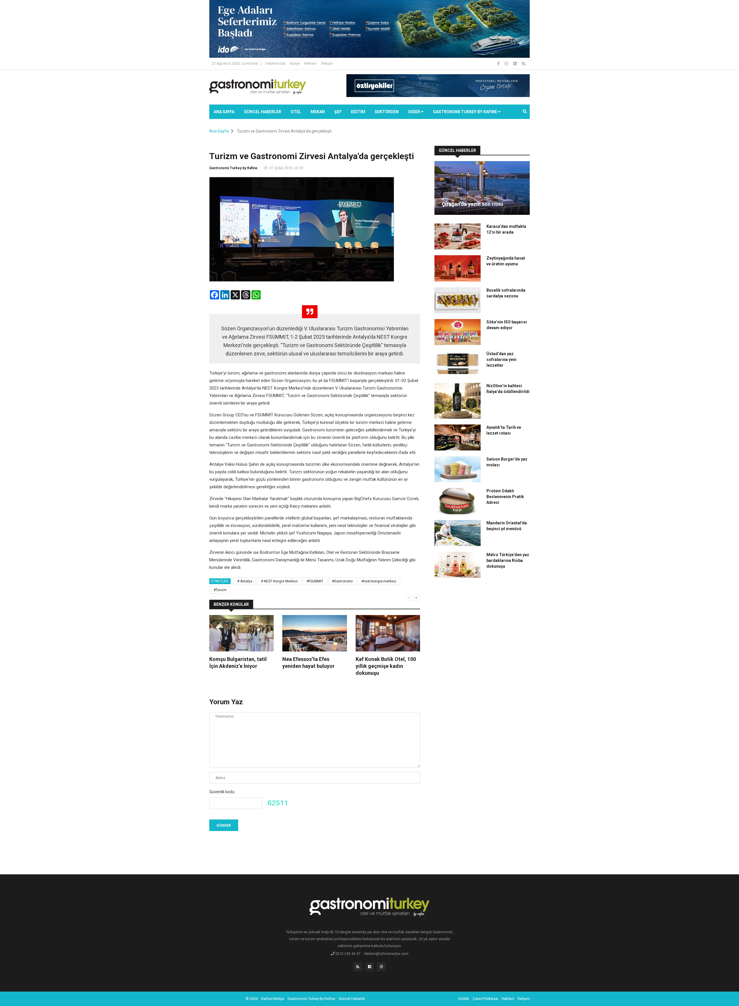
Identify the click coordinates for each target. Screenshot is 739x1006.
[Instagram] (507, 63)
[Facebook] (498, 63)
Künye (295, 63)
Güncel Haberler (262, 111)
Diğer (414, 111)
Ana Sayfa (224, 111)
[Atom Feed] (515, 63)
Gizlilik (463, 998)
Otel (296, 111)
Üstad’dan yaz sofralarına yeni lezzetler (501, 359)
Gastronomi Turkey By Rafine (311, 998)
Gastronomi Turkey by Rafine (233, 168)
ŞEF (337, 111)
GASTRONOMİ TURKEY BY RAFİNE (465, 111)
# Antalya (244, 581)
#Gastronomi (342, 581)
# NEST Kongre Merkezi (279, 581)
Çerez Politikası (485, 998)
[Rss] (357, 966)
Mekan (318, 111)
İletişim (327, 63)
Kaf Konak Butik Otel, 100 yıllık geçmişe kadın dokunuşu (386, 666)
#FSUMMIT (315, 581)
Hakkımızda (275, 63)
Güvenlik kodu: (222, 791)
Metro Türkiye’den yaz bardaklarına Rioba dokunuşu (507, 560)
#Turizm (220, 590)
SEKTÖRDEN (387, 111)
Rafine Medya (272, 998)
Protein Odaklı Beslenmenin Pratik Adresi (505, 497)
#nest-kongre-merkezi (378, 581)
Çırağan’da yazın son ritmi (472, 204)
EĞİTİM (358, 111)
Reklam (310, 63)
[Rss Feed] (523, 63)
